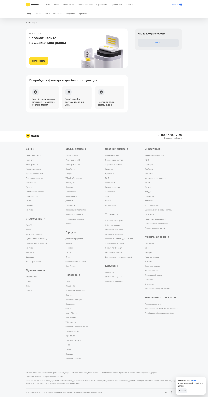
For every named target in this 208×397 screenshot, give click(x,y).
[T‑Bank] (32, 4)
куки (194, 380)
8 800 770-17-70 (170, 135)
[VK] (165, 392)
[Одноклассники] (171, 392)
